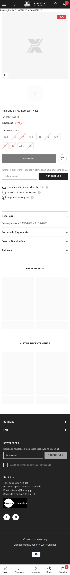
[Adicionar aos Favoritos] (62, 158)
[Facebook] (6, 517)
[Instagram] (15, 517)
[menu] (4, 4)
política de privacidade (40, 465)
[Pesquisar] (13, 4)
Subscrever (53, 176)
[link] (18, 323)
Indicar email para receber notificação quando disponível (35, 170)
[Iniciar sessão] (55, 4)
